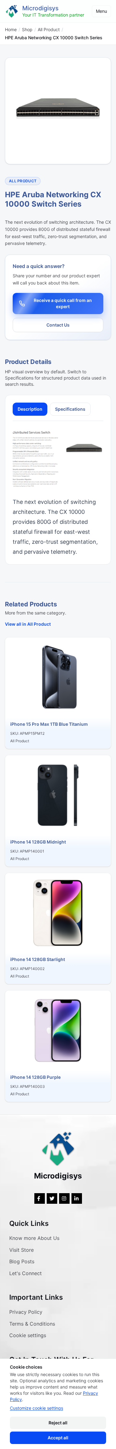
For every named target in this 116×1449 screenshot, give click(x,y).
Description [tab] (30, 409)
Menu (101, 11)
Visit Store (21, 1250)
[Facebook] (39, 1198)
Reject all (58, 1422)
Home (11, 29)
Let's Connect (25, 1273)
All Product (49, 29)
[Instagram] (64, 1198)
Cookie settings (27, 1335)
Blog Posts (21, 1261)
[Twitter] (52, 1198)
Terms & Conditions (32, 1324)
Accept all (58, 1437)
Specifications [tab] (70, 409)
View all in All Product (28, 624)
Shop (27, 29)
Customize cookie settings (36, 1408)
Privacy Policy (25, 1312)
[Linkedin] (76, 1198)
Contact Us (58, 325)
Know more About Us (34, 1238)
